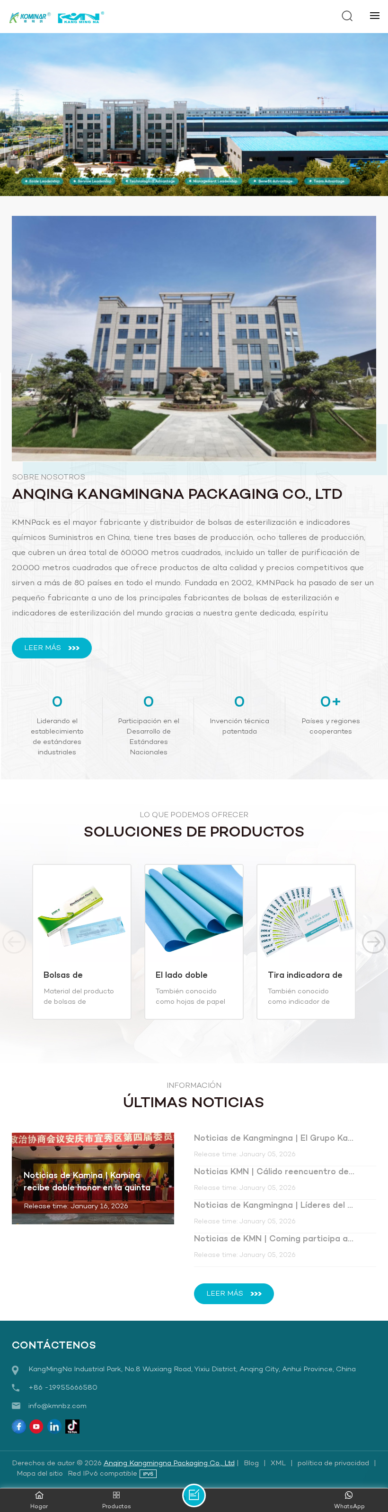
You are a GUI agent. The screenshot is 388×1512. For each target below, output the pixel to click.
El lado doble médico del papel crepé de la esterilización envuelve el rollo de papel (79, 976)
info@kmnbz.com (57, 1406)
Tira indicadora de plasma (193, 976)
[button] (374, 942)
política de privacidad (333, 1463)
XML (278, 1463)
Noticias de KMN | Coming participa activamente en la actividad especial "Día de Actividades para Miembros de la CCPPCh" (275, 1239)
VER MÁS (74, 1008)
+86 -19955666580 (62, 1387)
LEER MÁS (42, 648)
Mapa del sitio (40, 1473)
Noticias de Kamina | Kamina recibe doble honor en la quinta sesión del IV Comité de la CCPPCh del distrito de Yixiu (87, 1182)
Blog (251, 1463)
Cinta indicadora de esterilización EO (302, 976)
